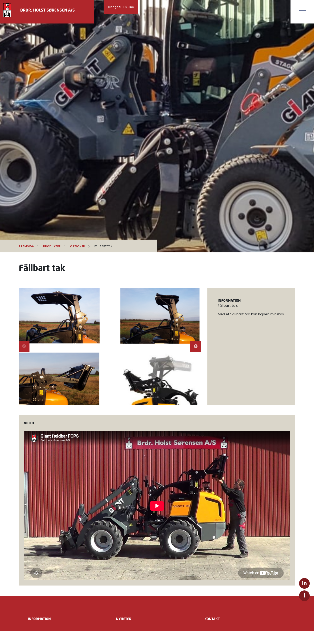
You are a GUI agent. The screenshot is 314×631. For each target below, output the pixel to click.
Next (195, 346)
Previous (24, 346)
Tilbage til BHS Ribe (121, 7)
